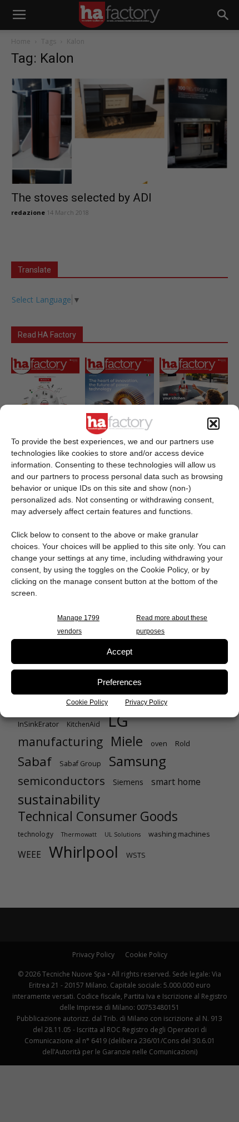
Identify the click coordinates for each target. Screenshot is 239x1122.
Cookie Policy (87, 702)
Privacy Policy (146, 702)
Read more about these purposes (171, 624)
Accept (119, 651)
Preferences (119, 682)
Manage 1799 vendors (78, 624)
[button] (213, 423)
